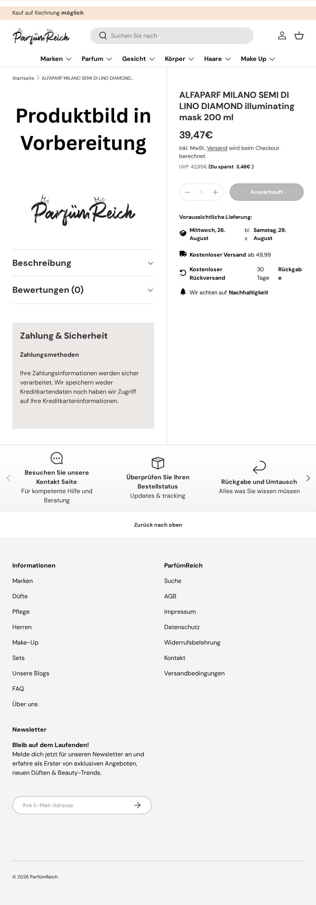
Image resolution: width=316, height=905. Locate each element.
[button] (299, 35)
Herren (22, 627)
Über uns (25, 704)
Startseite (23, 78)
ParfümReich (44, 877)
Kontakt (174, 658)
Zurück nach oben (158, 524)
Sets (18, 658)
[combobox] (172, 35)
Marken (22, 581)
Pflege (21, 612)
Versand (217, 147)
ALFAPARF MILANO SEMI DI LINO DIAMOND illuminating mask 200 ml (88, 78)
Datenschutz (182, 627)
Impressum (180, 612)
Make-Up (25, 642)
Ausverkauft (266, 191)
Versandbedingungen (194, 673)
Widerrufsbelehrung (192, 642)
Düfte (20, 596)
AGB (170, 596)
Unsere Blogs (30, 673)
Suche (173, 581)
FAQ (18, 689)
